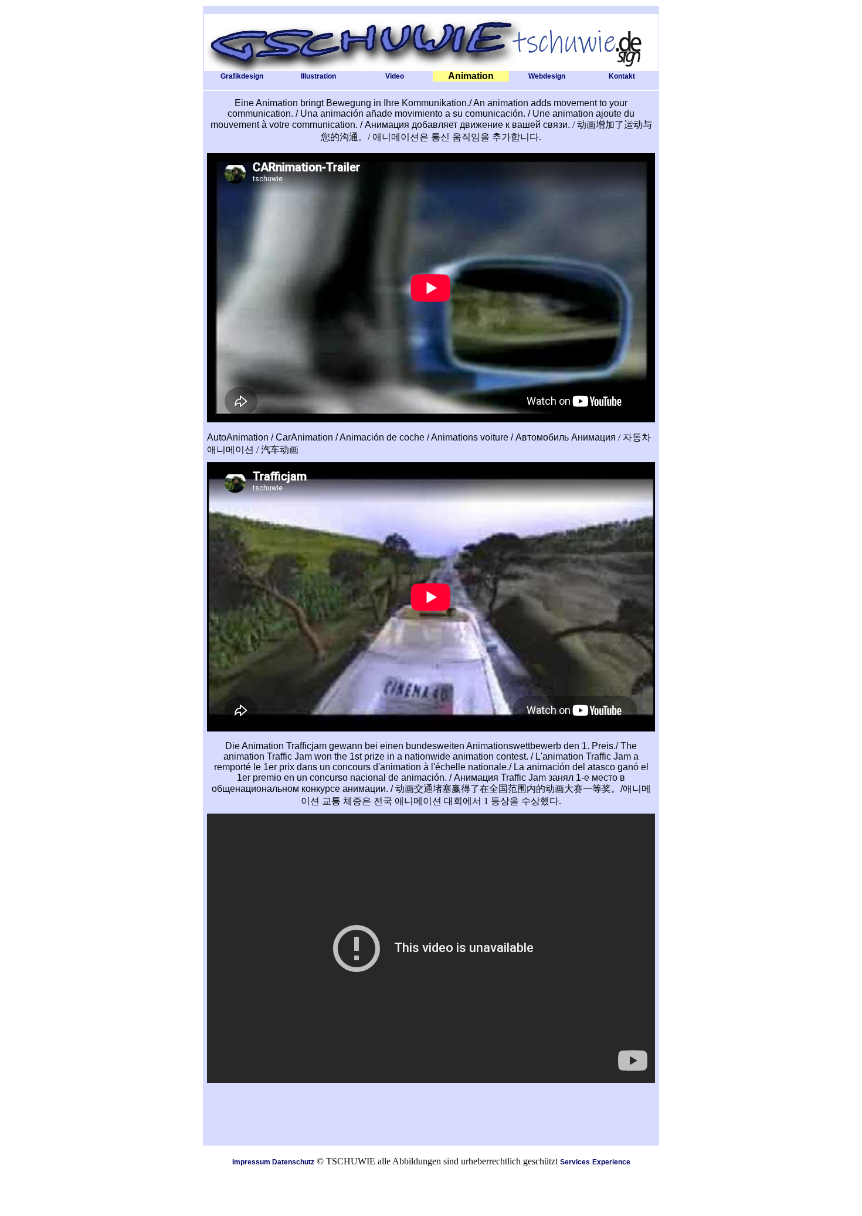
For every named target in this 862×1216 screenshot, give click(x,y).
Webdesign (546, 76)
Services (575, 1162)
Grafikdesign (241, 76)
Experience (611, 1162)
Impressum (251, 1162)
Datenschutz (293, 1162)
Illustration (318, 76)
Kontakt (622, 76)
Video (394, 76)
